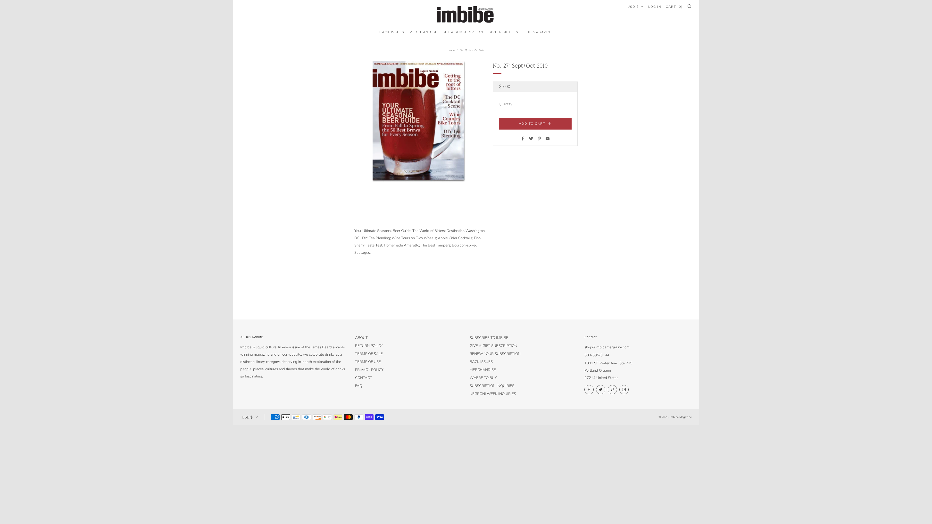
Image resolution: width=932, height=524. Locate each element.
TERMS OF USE (368, 361)
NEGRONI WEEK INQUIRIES (493, 393)
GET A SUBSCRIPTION (462, 32)
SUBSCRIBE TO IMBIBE (489, 337)
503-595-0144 (596, 355)
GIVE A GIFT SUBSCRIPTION (493, 345)
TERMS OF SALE (369, 353)
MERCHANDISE (423, 32)
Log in (654, 7)
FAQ (358, 385)
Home (452, 51)
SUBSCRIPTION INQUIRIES (492, 385)
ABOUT (361, 337)
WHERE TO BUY (483, 377)
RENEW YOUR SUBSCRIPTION (495, 353)
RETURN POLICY (369, 345)
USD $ (633, 7)
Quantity (505, 104)
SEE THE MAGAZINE (534, 32)
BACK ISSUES (391, 32)
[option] (420, 122)
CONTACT (363, 377)
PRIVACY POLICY (369, 369)
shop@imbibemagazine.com (607, 347)
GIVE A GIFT (500, 32)
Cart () (674, 7)
